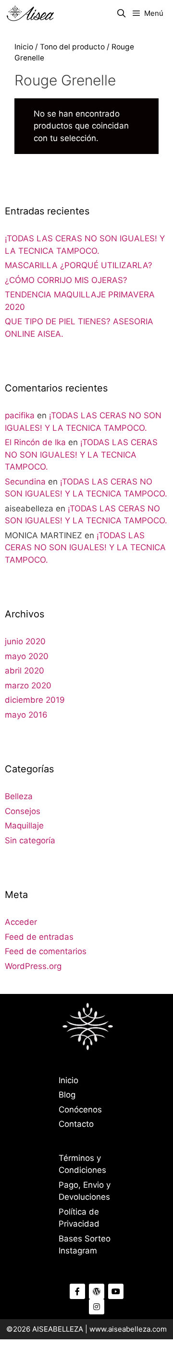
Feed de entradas (39, 937)
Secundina (25, 481)
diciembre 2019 (35, 700)
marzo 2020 (28, 685)
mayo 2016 (26, 715)
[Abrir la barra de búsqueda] (121, 13)
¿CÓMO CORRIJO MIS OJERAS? (66, 280)
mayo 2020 (27, 656)
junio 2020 (25, 641)
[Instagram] (96, 1306)
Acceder (21, 922)
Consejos (22, 811)
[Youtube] (116, 1291)
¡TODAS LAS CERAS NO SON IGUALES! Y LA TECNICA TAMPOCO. (81, 454)
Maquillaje (24, 825)
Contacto (76, 1124)
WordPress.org (33, 966)
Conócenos (80, 1109)
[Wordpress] (96, 1291)
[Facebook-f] (77, 1291)
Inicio (23, 46)
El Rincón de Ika (35, 442)
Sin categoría (30, 840)
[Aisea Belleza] (30, 13)
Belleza (19, 796)
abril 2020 (24, 670)
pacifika (20, 415)
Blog (67, 1094)
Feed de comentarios (45, 951)
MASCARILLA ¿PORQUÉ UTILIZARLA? (78, 265)
